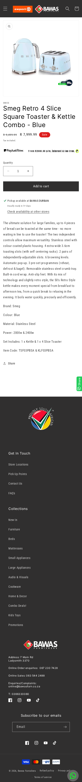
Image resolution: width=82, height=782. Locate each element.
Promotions (15, 625)
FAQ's (11, 493)
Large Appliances (19, 567)
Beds (11, 539)
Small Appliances (19, 558)
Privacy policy (65, 770)
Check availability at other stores (28, 211)
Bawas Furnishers (27, 771)
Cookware (14, 586)
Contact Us (15, 483)
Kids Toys (14, 615)
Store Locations (18, 464)
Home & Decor (17, 596)
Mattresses (15, 548)
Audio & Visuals (18, 577)
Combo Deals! (17, 605)
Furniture (14, 529)
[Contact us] (73, 775)
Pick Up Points (17, 474)
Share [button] (11, 363)
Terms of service (43, 777)
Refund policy (47, 770)
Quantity (8, 162)
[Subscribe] (65, 727)
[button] (5, 8)
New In (12, 520)
